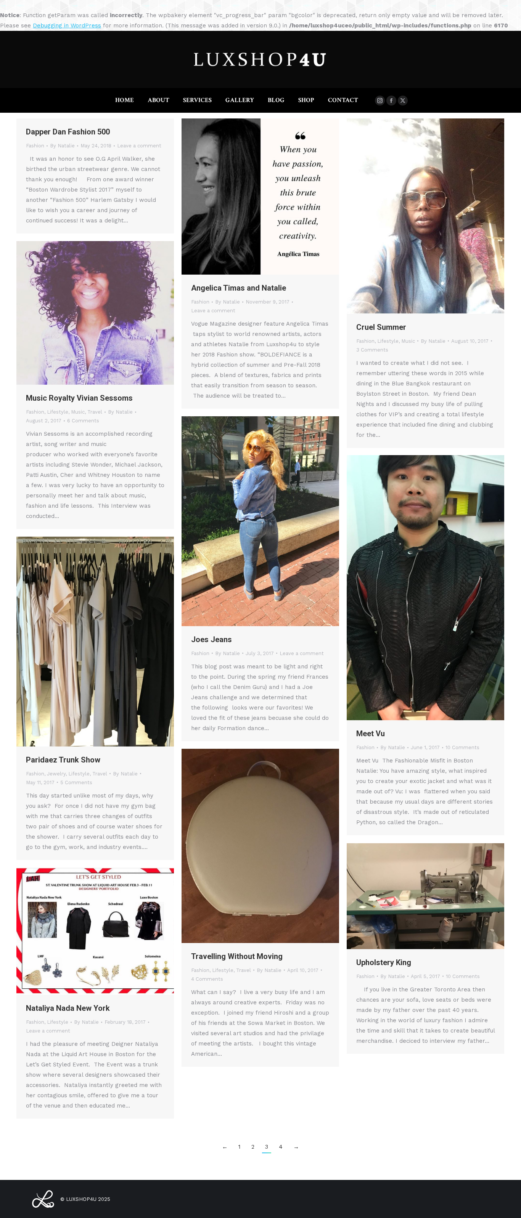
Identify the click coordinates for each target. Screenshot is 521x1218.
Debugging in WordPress (67, 25)
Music (408, 341)
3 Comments (372, 350)
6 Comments (83, 421)
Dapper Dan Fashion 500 (68, 131)
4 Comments (207, 979)
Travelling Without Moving (237, 956)
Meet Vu (370, 733)
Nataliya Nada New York (68, 1008)
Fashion (35, 146)
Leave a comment (139, 146)
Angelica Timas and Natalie (238, 288)
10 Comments (462, 747)
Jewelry (56, 774)
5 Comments (76, 782)
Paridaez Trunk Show (63, 759)
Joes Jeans (211, 639)
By (62, 146)
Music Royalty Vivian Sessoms (79, 398)
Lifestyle (388, 341)
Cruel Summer (381, 327)
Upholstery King (383, 962)
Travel (94, 412)
